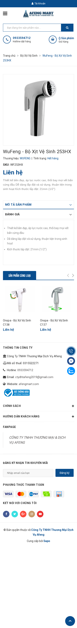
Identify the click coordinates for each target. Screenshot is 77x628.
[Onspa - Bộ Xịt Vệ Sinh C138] (20, 300)
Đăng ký (64, 472)
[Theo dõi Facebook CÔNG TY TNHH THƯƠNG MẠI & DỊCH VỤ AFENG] (6, 514)
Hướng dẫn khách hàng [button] (21, 416)
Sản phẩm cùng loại (19, 275)
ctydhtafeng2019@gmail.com (34, 377)
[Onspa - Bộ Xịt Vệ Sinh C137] (57, 300)
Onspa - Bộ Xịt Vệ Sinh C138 (17, 322)
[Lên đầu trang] (70, 621)
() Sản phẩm (66, 40)
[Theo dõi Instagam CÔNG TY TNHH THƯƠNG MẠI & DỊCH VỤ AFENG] (31, 514)
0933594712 (22, 38)
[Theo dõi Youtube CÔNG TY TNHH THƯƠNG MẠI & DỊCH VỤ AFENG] (40, 514)
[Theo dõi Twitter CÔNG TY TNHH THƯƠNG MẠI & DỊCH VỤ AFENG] (14, 514)
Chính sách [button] (12, 405)
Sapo (46, 541)
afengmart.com (29, 384)
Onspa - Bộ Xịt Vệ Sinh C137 (54, 322)
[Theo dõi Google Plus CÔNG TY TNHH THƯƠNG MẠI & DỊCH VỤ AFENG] (23, 514)
